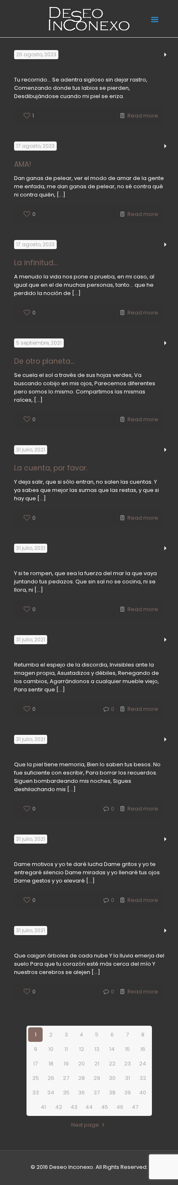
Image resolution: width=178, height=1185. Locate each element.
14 (112, 1049)
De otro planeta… (44, 361)
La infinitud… (36, 263)
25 (35, 1078)
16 (142, 1049)
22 (112, 1063)
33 (35, 1092)
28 (81, 1078)
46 (119, 1107)
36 (81, 1092)
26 (51, 1078)
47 (135, 1107)
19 (66, 1063)
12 (81, 1049)
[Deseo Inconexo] (89, 18)
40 (142, 1092)
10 (50, 1049)
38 (112, 1092)
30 (112, 1078)
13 (96, 1049)
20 (81, 1063)
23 (127, 1063)
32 (143, 1078)
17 (35, 1063)
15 (127, 1049)
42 (58, 1107)
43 (73, 1107)
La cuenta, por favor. (50, 468)
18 (50, 1063)
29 (97, 1078)
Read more (142, 116)
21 (96, 1063)
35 (66, 1092)
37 (97, 1092)
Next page (85, 1125)
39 (127, 1092)
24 (142, 1063)
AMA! (22, 164)
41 (43, 1107)
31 (127, 1078)
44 (89, 1107)
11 (66, 1049)
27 (66, 1078)
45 (104, 1107)
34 (50, 1092)
